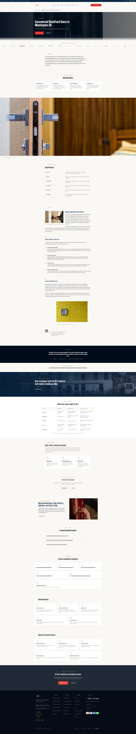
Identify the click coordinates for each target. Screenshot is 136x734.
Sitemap (89, 728)
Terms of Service (83, 728)
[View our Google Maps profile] (43, 720)
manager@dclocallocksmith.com (94, 701)
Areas (61, 5)
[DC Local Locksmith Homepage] (38, 696)
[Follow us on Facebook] (37, 720)
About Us (73, 5)
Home (36, 10)
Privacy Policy (77, 728)
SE (92, 706)
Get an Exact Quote (48, 33)
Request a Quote (73, 682)
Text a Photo (73, 488)
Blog (65, 5)
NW (87, 706)
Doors (58, 5)
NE (89, 706)
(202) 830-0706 (132, 0)
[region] (68, 419)
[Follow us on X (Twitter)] (40, 720)
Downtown (88, 708)
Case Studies (68, 5)
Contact (76, 5)
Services (54, 5)
